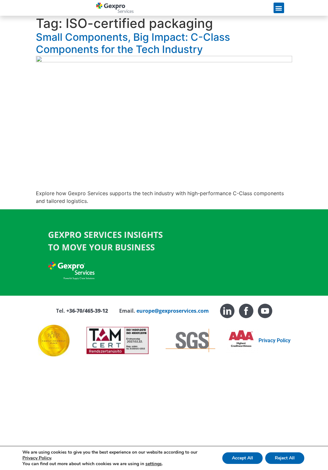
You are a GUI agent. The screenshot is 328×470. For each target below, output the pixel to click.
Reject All (285, 458)
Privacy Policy (274, 340)
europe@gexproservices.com (172, 310)
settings (153, 464)
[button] (279, 8)
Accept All (242, 458)
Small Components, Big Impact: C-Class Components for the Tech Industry (133, 43)
